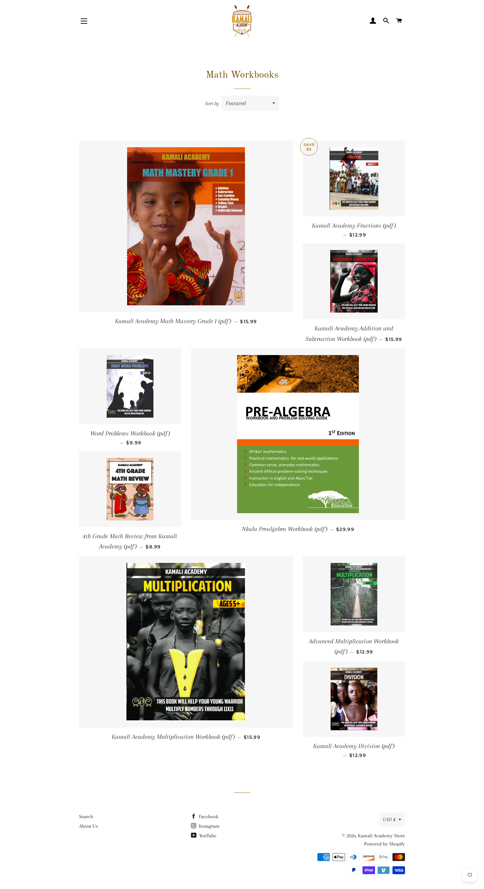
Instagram (209, 826)
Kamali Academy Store (381, 836)
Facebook (208, 817)
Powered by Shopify (384, 844)
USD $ (389, 819)
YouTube (207, 836)
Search (86, 817)
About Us (88, 826)
